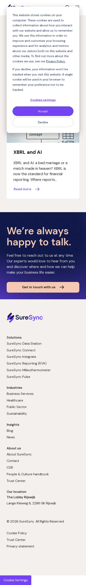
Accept (43, 111)
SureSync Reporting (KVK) (27, 363)
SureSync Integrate (21, 356)
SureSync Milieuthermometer (29, 370)
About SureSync (19, 454)
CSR (10, 467)
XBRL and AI (27, 152)
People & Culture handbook (28, 474)
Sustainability (17, 413)
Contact (13, 461)
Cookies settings (43, 100)
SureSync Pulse (18, 377)
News (11, 437)
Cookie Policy (17, 533)
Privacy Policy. (55, 61)
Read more (22, 189)
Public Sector (17, 407)
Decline (43, 122)
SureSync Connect (21, 350)
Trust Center (16, 481)
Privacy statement (20, 546)
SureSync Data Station (24, 343)
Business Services (20, 393)
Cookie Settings (16, 580)
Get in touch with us (39, 287)
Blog (10, 430)
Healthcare (15, 400)
